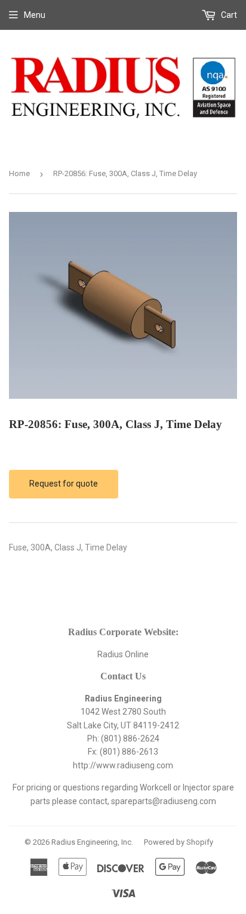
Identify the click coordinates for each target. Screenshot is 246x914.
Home (19, 173)
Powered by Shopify (178, 842)
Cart (228, 15)
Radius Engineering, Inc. (92, 842)
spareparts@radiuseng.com (163, 801)
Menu (34, 15)
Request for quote (63, 483)
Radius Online (123, 654)
